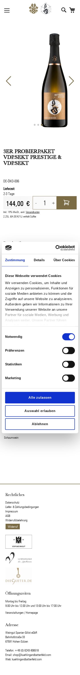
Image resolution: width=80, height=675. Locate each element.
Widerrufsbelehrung (16, 520)
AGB (7, 516)
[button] (64, 10)
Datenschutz (12, 502)
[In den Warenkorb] (67, 202)
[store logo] (40, 10)
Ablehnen (40, 424)
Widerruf (13, 527)
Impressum (11, 511)
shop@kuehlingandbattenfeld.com (32, 655)
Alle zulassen (40, 397)
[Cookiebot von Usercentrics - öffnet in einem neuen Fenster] (56, 248)
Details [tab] (39, 260)
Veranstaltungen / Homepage (21, 613)
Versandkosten (33, 212)
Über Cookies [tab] (64, 260)
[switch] (68, 350)
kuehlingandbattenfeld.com (27, 659)
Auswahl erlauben (40, 411)
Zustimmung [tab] (15, 260)
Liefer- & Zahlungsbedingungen (22, 507)
